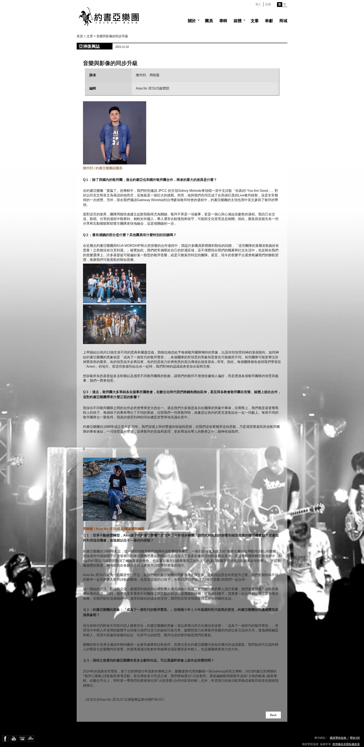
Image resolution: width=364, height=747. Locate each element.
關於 (192, 21)
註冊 (268, 4)
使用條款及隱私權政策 (346, 744)
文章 (255, 21)
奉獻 (269, 21)
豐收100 (355, 737)
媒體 (238, 21)
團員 (209, 21)
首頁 (80, 36)
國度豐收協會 (339, 737)
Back (273, 715)
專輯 (223, 21)
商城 (283, 21)
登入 (258, 4)
